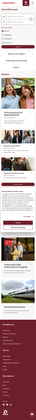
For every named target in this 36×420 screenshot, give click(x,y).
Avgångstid (8, 35)
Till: (4, 22)
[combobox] (20, 16)
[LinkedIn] (11, 405)
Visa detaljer (27, 216)
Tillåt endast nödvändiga (18, 227)
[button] (31, 19)
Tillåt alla (18, 222)
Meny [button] (32, 4)
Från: (3, 16)
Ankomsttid (8, 39)
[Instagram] (7, 405)
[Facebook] (4, 405)
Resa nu (7, 31)
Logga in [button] (26, 4)
